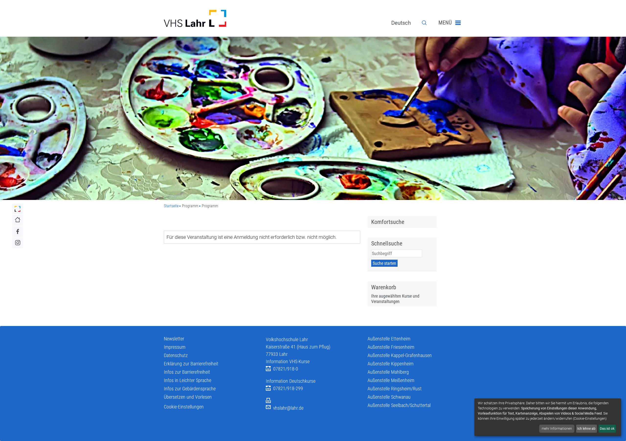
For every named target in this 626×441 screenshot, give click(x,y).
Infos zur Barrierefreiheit (187, 372)
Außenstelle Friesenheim (391, 347)
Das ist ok (607, 428)
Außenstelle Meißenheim (391, 380)
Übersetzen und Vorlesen (188, 397)
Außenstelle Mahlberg (388, 372)
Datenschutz (176, 355)
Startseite (171, 206)
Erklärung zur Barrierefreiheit (191, 364)
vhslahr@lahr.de (288, 408)
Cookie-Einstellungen (184, 407)
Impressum (174, 347)
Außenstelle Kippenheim (391, 364)
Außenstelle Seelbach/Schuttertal (399, 405)
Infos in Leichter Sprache (187, 380)
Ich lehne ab (586, 428)
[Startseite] (211, 18)
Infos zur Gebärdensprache (190, 389)
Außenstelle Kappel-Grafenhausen (400, 355)
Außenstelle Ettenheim (389, 339)
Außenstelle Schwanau (389, 397)
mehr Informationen (557, 428)
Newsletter (174, 339)
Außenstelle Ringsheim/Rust (395, 389)
